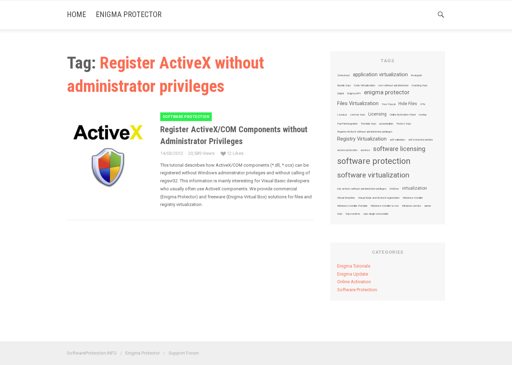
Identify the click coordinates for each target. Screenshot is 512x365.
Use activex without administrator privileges (361, 189)
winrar (427, 206)
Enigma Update (352, 274)
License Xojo (357, 114)
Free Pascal (388, 104)
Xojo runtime (353, 214)
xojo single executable (375, 214)
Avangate (416, 75)
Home (76, 14)
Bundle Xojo (344, 85)
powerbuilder (386, 123)
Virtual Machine (346, 198)
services (365, 150)
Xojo (339, 214)
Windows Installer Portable (352, 206)
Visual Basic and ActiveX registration (378, 198)
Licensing (377, 114)
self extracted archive (420, 139)
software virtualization (373, 175)
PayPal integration (347, 123)
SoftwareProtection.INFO (92, 353)
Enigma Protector (129, 14)
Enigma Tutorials (353, 266)
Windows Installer (413, 198)
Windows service (411, 206)
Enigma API (354, 93)
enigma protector (387, 93)
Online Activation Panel (403, 114)
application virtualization (380, 74)
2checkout (343, 75)
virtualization (414, 189)
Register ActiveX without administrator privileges (364, 131)
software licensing (399, 149)
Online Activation (354, 281)
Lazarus (342, 114)
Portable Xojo (368, 123)
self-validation (397, 139)
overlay (423, 114)
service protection (347, 150)
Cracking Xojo (419, 85)
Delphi (340, 93)
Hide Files (407, 104)
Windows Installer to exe (385, 206)
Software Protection (186, 117)
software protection (374, 161)
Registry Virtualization (362, 139)
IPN (422, 104)
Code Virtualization (364, 85)
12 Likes (235, 153)
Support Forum (184, 353)
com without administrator (393, 85)
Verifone (394, 189)
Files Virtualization (358, 103)
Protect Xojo (403, 123)
